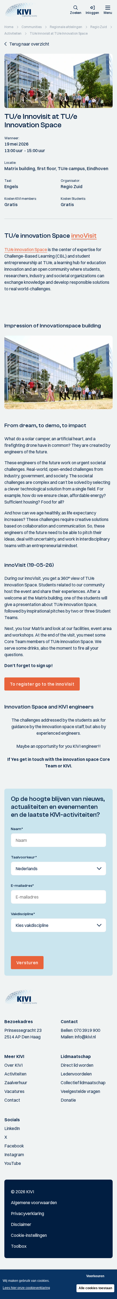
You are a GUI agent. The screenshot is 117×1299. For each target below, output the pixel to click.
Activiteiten (15, 1074)
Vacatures (14, 1091)
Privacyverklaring (27, 1213)
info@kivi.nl (85, 1036)
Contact (12, 1100)
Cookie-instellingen (29, 1235)
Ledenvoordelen (76, 1074)
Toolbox (18, 1246)
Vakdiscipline (23, 914)
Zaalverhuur (15, 1082)
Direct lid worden (77, 1065)
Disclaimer (21, 1224)
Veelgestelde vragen (80, 1091)
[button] (75, 10)
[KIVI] (22, 10)
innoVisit (84, 235)
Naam (17, 829)
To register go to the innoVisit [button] (42, 684)
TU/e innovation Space (25, 249)
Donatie (68, 1100)
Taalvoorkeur (24, 857)
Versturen (27, 962)
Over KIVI (13, 1065)
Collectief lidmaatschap (83, 1082)
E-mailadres (22, 886)
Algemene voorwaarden (34, 1202)
